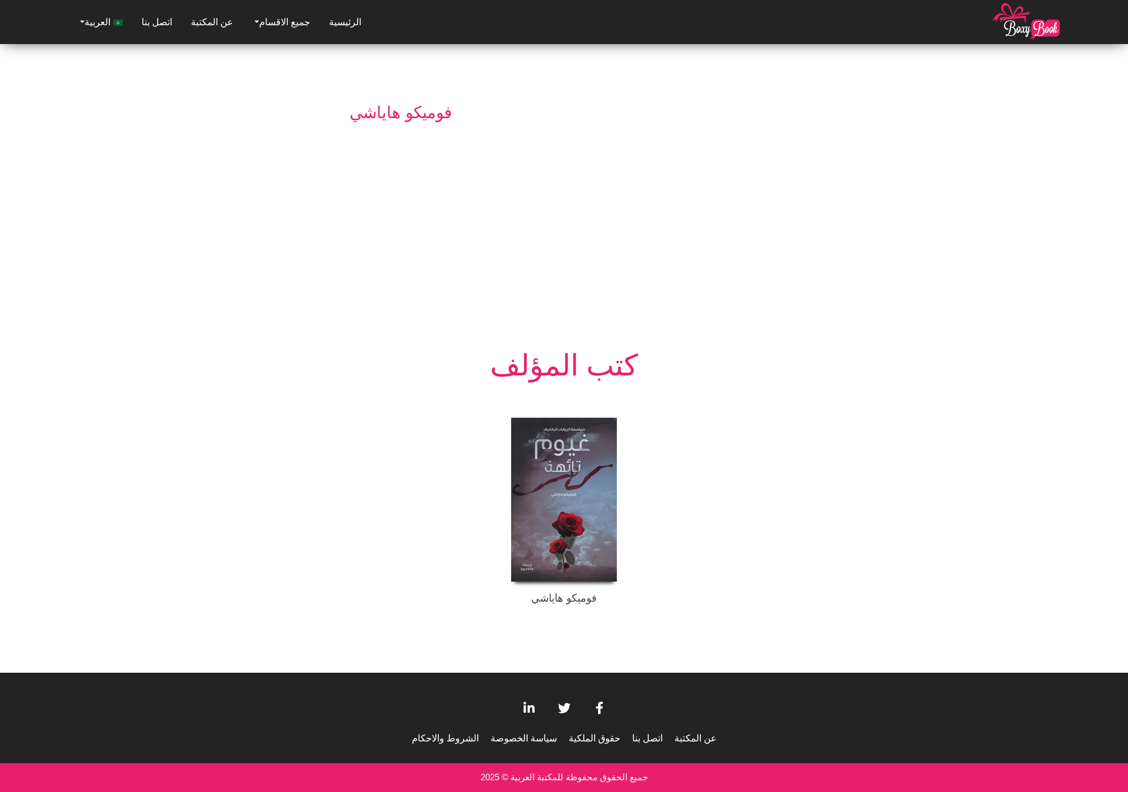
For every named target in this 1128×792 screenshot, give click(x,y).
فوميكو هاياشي (564, 598)
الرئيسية (345, 22)
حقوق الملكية (594, 738)
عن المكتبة (212, 22)
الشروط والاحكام (445, 738)
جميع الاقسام (284, 22)
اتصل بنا (157, 22)
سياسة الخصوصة (524, 738)
